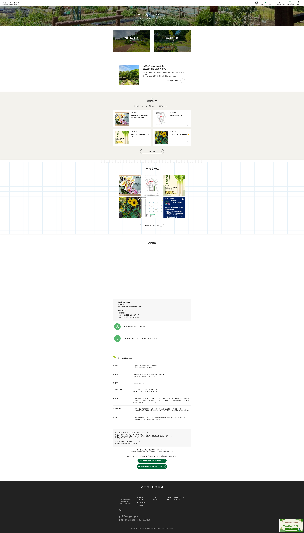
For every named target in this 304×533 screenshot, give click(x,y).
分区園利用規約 (141, 502)
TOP (121, 497)
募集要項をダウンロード (140, 398)
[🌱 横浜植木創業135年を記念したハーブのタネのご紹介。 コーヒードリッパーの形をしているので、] (130, 185)
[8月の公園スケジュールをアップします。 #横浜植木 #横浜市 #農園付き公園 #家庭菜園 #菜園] (152, 207)
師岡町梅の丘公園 (126, 499)
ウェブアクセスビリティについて (175, 497)
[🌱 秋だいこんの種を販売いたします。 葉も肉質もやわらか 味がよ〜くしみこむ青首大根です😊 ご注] (174, 185)
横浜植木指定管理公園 (143, 520)
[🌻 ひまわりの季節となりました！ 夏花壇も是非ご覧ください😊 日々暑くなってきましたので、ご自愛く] (130, 207)
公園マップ (140, 500)
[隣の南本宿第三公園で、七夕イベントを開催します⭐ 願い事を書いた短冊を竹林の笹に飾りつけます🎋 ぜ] (174, 207)
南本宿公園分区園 (126, 503)
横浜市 (121, 520)
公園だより (140, 497)
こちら (169, 452)
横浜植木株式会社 (130, 520)
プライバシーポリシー (172, 500)
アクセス (155, 497)
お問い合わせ (156, 500)
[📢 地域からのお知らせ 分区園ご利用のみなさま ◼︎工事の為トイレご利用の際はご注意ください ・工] (152, 185)
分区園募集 (140, 505)
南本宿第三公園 (125, 501)
